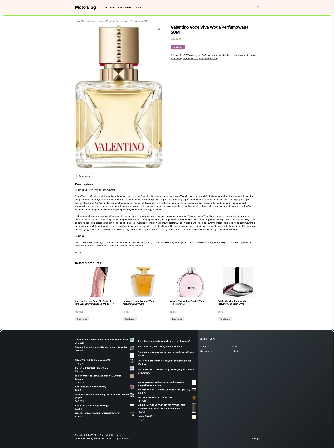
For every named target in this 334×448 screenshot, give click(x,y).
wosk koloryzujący (208, 58)
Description (85, 176)
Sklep (104, 7)
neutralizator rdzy (241, 55)
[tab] (84, 176)
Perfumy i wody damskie (93, 21)
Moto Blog (85, 7)
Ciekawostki (124, 7)
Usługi (137, 7)
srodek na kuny (190, 58)
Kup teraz (178, 47)
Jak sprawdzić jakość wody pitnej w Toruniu (160, 346)
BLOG (112, 7)
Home (77, 21)
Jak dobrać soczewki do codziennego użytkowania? (164, 341)
